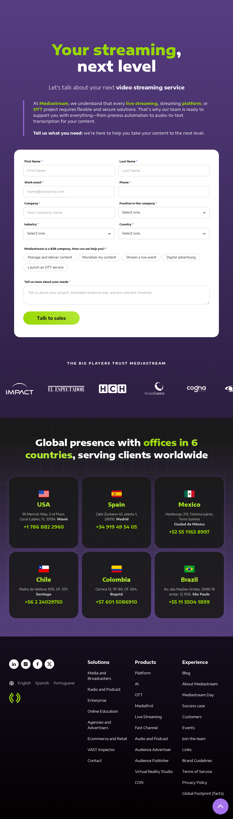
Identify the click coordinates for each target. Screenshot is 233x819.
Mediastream (53, 103)
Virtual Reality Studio (154, 771)
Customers (192, 717)
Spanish (42, 683)
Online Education (103, 711)
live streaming (142, 103)
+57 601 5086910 (116, 602)
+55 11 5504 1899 (189, 602)
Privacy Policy (194, 782)
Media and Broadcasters (99, 676)
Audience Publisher (152, 760)
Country (126, 224)
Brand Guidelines (197, 760)
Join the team (193, 738)
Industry (31, 224)
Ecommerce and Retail (107, 738)
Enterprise (97, 700)
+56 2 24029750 (44, 602)
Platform (143, 673)
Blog (186, 673)
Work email (33, 182)
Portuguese (64, 683)
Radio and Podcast (104, 689)
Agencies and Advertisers (99, 725)
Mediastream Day (198, 695)
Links (187, 749)
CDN (139, 782)
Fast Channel (146, 727)
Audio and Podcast (151, 738)
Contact (95, 760)
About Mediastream (200, 684)
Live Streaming (148, 717)
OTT (38, 109)
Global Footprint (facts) (203, 793)
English (24, 683)
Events (188, 727)
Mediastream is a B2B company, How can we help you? (65, 248)
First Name (33, 161)
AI (137, 684)
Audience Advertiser (153, 749)
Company (32, 203)
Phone (125, 182)
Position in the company (138, 203)
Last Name (128, 161)
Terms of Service (197, 771)
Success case (193, 706)
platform (191, 103)
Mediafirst (144, 706)
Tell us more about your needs (47, 282)
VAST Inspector (101, 749)
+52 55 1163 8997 (189, 532)
